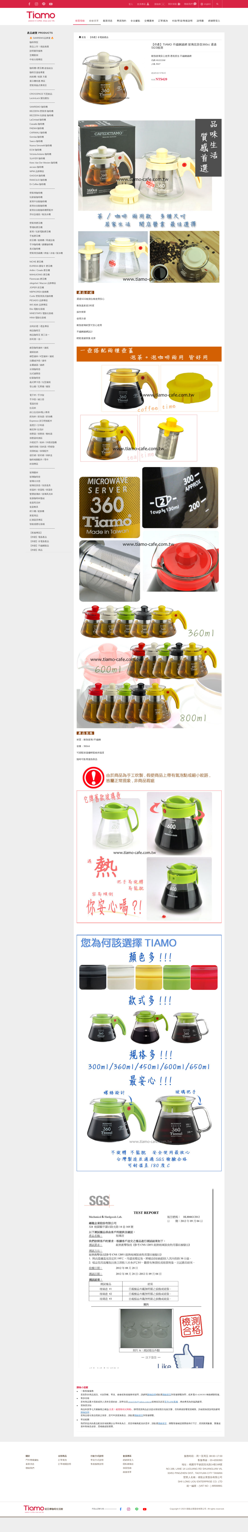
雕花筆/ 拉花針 (37, 429)
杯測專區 (34, 464)
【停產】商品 (36, 550)
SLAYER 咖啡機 (37, 158)
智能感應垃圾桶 (37, 524)
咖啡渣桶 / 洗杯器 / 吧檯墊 (42, 446)
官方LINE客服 (171, 1402)
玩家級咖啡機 (36, 197)
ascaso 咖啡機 (36, 167)
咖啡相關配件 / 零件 (39, 459)
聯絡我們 (188, 4)
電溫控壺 (34, 403)
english (207, 4)
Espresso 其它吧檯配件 (41, 421)
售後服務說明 (97, 1464)
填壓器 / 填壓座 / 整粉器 (41, 434)
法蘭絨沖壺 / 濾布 (38, 360)
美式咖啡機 (35, 249)
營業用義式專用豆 (38, 85)
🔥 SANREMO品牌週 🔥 (42, 38)
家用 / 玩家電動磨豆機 (40, 231)
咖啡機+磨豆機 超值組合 (41, 68)
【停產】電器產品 (38, 537)
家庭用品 (34, 515)
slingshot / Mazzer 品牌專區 (43, 283)
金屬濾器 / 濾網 (37, 365)
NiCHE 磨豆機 (36, 261)
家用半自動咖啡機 (38, 201)
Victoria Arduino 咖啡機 (40, 154)
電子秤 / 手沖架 (37, 395)
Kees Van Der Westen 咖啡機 (43, 162)
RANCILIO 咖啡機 (38, 180)
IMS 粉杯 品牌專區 (39, 304)
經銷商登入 (214, 21)
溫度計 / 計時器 (37, 425)
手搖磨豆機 (35, 236)
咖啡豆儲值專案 (37, 72)
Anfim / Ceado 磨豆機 (40, 270)
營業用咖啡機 (36, 193)
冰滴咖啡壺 (35, 369)
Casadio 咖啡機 (37, 124)
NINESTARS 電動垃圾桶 (41, 313)
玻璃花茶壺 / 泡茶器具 (40, 485)
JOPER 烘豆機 (37, 287)
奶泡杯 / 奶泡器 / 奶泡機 (41, 416)
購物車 (159, 4)
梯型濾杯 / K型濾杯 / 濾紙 (42, 356)
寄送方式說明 (97, 1460)
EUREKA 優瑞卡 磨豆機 (41, 266)
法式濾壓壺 (35, 373)
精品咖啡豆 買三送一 (40, 335)
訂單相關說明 (64, 1464)
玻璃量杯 (34, 472)
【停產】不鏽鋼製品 (39, 545)
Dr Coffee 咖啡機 (38, 184)
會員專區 (141, 4)
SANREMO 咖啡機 (39, 107)
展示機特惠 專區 (37, 81)
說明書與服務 (36, 51)
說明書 (200, 21)
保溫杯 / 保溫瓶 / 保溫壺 (41, 489)
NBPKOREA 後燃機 (39, 292)
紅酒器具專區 (36, 520)
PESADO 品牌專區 (39, 300)
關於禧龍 (172, 4)
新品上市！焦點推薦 (39, 46)
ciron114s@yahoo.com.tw (140, 1402)
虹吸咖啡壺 (35, 378)
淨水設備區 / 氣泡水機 (40, 214)
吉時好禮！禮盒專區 (39, 326)
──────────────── (42, 102)
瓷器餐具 (34, 507)
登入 (131, 4)
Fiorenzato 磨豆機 (38, 279)
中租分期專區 (36, 59)
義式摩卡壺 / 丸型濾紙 (40, 382)
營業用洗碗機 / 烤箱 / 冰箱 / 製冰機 (46, 253)
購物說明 (151, 1394)
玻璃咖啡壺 (35, 477)
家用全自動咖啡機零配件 (41, 210)
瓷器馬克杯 (35, 502)
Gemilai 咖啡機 (37, 137)
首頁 (83, 37)
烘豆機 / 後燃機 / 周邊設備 (42, 240)
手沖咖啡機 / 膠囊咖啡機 (41, 244)
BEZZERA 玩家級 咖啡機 (41, 115)
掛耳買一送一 (36, 339)
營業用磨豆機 (36, 223)
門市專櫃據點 (32, 1460)
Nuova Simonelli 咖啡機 (41, 145)
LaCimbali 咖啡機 (38, 119)
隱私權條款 (128, 1464)
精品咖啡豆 (35, 330)
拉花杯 (33, 408)
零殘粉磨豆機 (36, 227)
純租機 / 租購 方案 (38, 76)
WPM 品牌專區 (37, 171)
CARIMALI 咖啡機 (38, 132)
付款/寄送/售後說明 (182, 21)
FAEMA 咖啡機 (37, 128)
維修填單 (94, 21)
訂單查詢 (163, 21)
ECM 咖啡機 (35, 150)
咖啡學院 (34, 42)
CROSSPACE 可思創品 (41, 94)
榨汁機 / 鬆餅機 (37, 511)
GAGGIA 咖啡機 (37, 175)
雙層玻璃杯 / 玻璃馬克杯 (41, 494)
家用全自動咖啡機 (38, 205)
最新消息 (107, 21)
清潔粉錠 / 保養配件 (39, 451)
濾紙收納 (34, 352)
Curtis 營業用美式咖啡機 (41, 296)
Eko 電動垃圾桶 (37, 309)
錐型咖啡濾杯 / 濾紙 (39, 347)
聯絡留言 (166, 1394)
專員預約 (121, 21)
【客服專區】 (36, 532)
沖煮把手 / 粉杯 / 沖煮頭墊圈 (43, 442)
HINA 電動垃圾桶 (38, 317)
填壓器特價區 (36, 438)
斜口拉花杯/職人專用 (40, 412)
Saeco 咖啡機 (36, 141)
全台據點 (135, 21)
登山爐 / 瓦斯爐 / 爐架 (40, 386)
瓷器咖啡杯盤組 (37, 498)
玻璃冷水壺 (35, 481)
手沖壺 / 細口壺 (37, 399)
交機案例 (149, 21)
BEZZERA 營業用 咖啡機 (41, 111)
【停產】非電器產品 (39, 541)
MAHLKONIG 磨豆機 (40, 274)
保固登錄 (80, 21)
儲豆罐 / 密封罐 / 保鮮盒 (41, 455)
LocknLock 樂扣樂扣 (39, 98)
